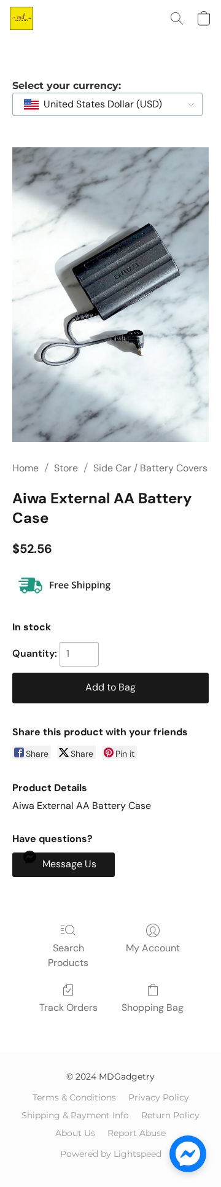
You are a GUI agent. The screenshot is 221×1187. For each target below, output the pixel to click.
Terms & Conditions (74, 1097)
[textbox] (99, 104)
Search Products (68, 955)
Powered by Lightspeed (110, 1153)
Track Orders (68, 1007)
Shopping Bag (153, 1007)
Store (66, 468)
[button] (22, 18)
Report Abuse (136, 1133)
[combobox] (107, 104)
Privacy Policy (158, 1097)
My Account (153, 947)
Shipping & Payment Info (75, 1115)
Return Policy (170, 1115)
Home (25, 468)
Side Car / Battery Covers (150, 468)
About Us (75, 1133)
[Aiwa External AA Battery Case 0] (110, 294)
